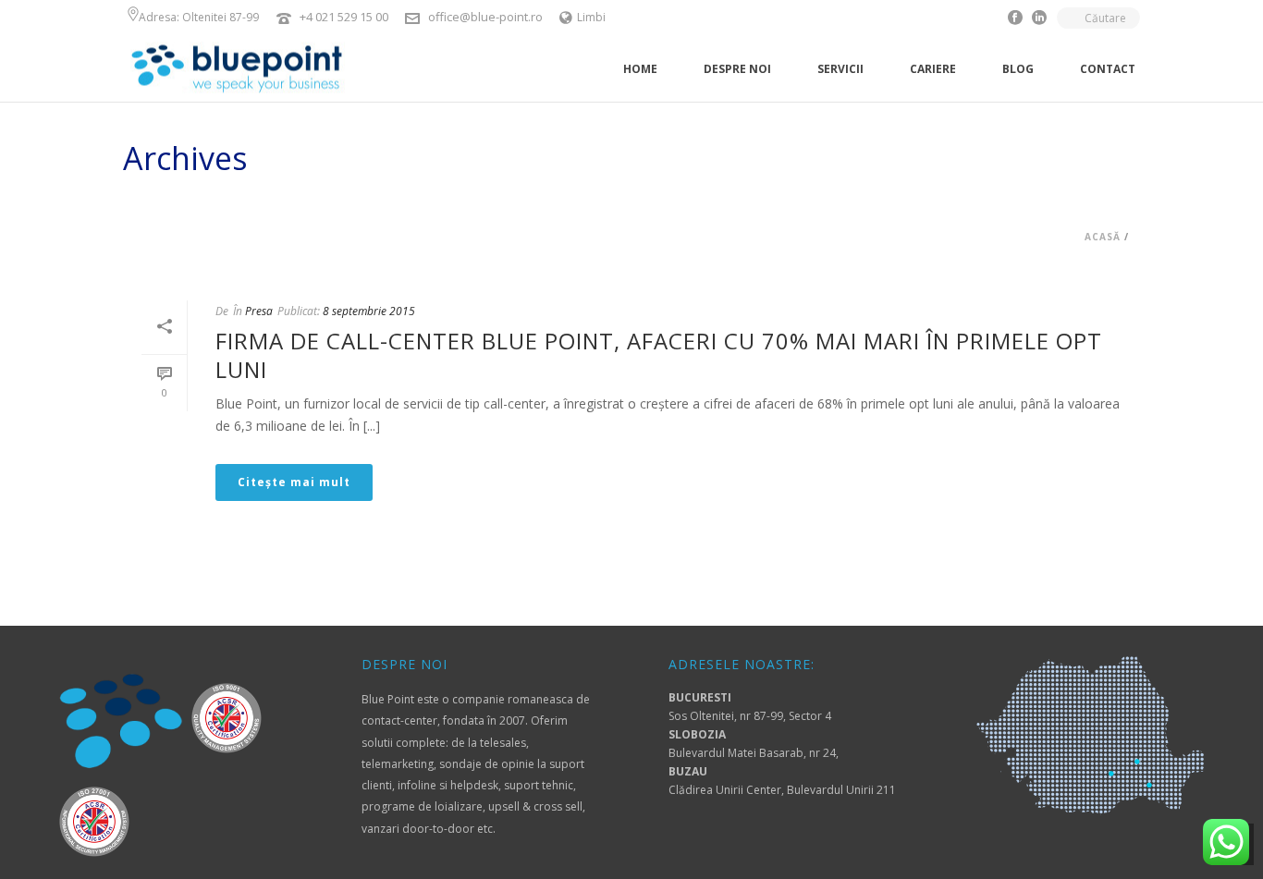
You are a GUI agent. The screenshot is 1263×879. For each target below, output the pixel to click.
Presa (259, 311)
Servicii (840, 69)
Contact (1107, 69)
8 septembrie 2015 (369, 311)
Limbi (591, 17)
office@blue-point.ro (485, 16)
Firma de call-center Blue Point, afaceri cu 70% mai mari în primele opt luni (658, 355)
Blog (1018, 69)
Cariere (933, 69)
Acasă (1103, 236)
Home (640, 69)
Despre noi (737, 69)
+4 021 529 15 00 (345, 16)
